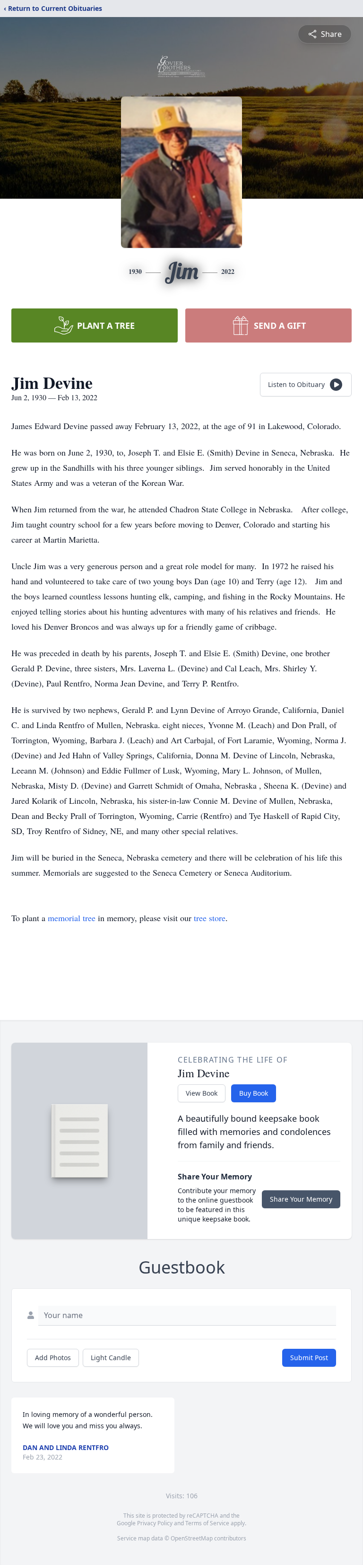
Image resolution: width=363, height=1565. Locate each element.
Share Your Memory (301, 1199)
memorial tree (71, 917)
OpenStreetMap (192, 1538)
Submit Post (309, 1357)
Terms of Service (207, 1523)
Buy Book (253, 1093)
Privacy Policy (155, 1523)
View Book (201, 1093)
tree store (209, 917)
